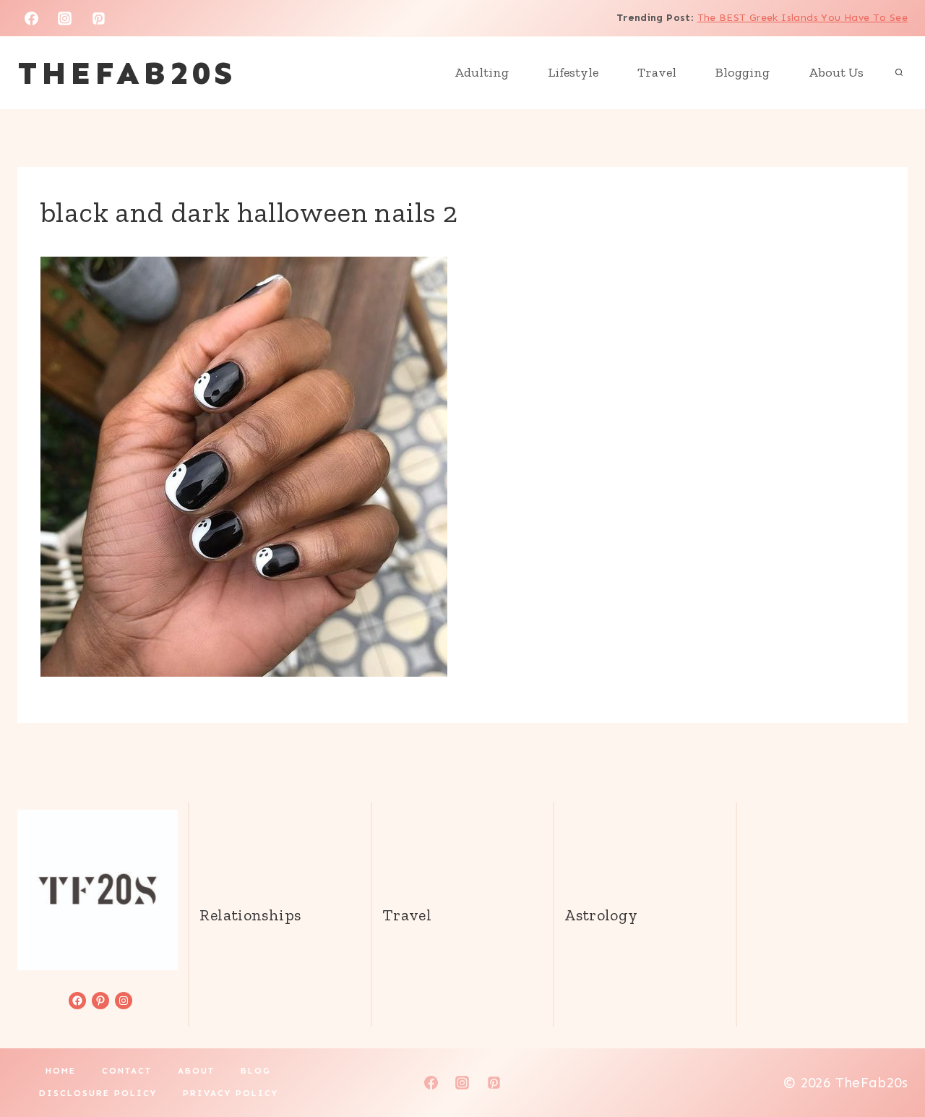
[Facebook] (31, 18)
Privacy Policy (230, 1093)
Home (61, 1071)
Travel (656, 72)
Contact (127, 1071)
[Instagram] (65, 18)
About (196, 1071)
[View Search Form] (899, 73)
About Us (836, 72)
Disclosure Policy (98, 1093)
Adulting (482, 72)
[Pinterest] (99, 18)
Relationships (250, 915)
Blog (256, 1071)
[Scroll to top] (889, 1060)
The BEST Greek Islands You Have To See (802, 18)
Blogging (742, 72)
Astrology (600, 915)
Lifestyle (573, 72)
